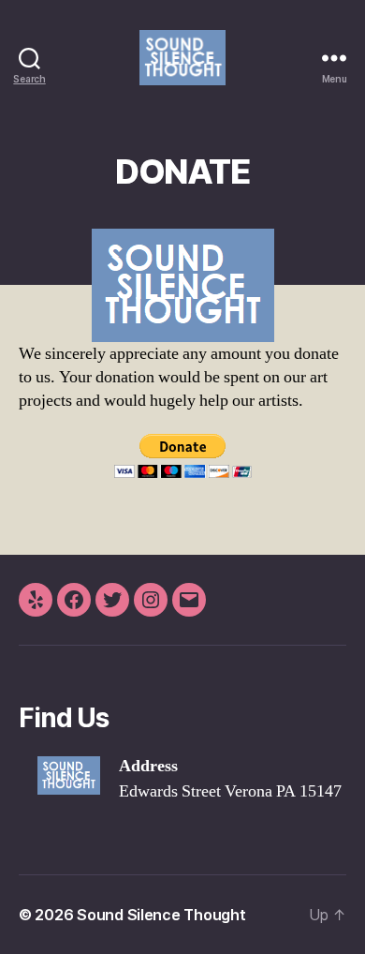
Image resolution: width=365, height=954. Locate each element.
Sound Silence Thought (161, 914)
